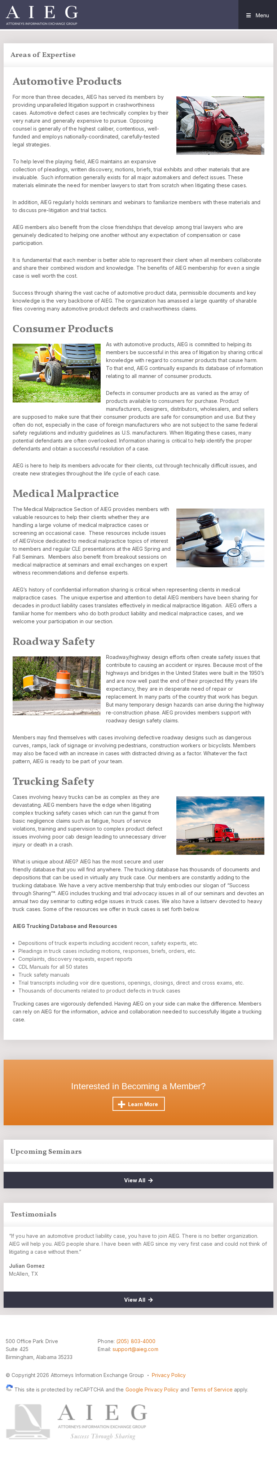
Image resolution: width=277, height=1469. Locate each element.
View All (135, 1180)
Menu (261, 15)
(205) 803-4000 (135, 1341)
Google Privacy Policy (152, 1389)
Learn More (143, 1104)
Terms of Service (212, 1389)
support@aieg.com (135, 1349)
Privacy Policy (169, 1375)
